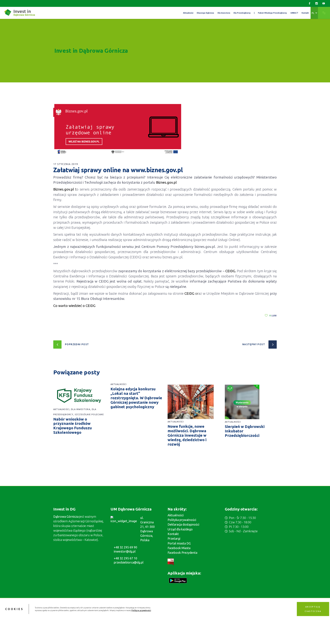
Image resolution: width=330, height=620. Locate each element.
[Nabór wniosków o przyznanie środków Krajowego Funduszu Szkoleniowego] (79, 396)
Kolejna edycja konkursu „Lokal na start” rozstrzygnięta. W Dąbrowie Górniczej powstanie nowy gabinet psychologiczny (136, 398)
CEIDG (189, 293)
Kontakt (173, 534)
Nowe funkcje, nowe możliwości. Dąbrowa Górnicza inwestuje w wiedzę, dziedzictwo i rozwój (187, 435)
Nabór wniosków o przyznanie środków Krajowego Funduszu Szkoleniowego (72, 426)
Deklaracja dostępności (183, 524)
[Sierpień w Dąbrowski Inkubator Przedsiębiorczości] (251, 402)
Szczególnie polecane (89, 414)
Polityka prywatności (182, 519)
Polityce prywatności (141, 610)
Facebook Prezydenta (182, 552)
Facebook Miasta (179, 548)
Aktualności (61, 409)
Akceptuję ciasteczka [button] (313, 609)
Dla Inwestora (80, 409)
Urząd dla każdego (180, 529)
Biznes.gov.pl (63, 189)
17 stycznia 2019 (65, 164)
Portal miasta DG (179, 543)
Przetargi (174, 538)
